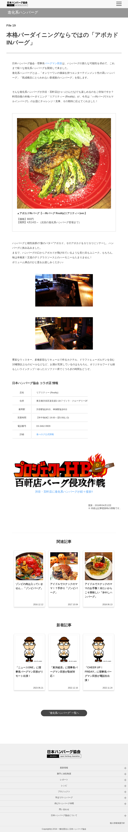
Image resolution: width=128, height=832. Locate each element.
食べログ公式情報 (45, 434)
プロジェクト (64, 791)
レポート (64, 779)
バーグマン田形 (53, 63)
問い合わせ (64, 809)
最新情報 (64, 768)
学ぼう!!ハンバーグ (64, 797)
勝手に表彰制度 (64, 773)
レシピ (64, 785)
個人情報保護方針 (117, 823)
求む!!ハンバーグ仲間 (64, 803)
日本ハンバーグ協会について (64, 815)
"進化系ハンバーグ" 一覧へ (64, 713)
